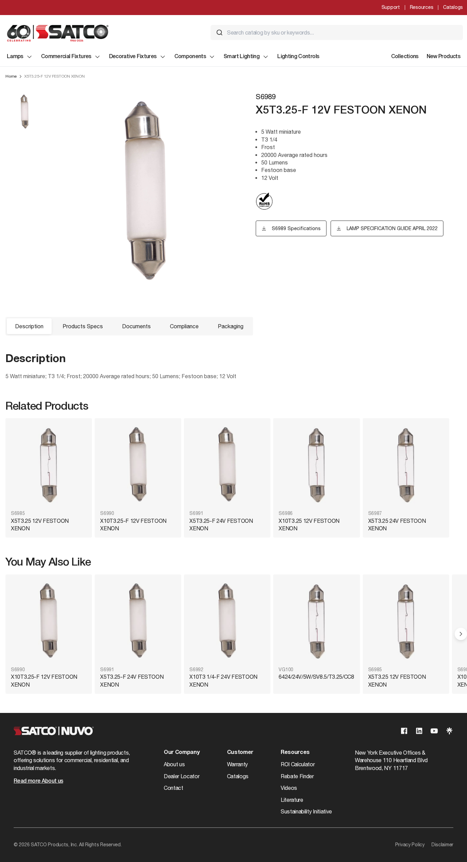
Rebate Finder (297, 776)
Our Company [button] (181, 752)
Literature (292, 800)
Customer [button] (240, 752)
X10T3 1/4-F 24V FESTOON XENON (223, 680)
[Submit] (219, 32)
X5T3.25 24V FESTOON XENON (397, 524)
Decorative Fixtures (133, 56)
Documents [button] (136, 326)
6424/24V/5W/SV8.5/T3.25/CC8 (316, 677)
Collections (404, 56)
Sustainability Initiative (306, 811)
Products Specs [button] (83, 326)
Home (11, 76)
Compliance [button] (184, 326)
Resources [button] (295, 752)
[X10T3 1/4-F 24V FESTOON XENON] (227, 621)
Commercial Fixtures (66, 56)
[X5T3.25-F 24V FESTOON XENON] (227, 465)
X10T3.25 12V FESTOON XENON (309, 524)
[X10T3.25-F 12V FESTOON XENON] (138, 465)
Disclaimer (442, 844)
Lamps (15, 56)
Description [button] (29, 326)
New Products (443, 56)
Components (190, 56)
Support (391, 7)
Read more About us (38, 781)
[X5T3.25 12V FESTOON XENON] (48, 465)
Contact (173, 788)
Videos (289, 788)
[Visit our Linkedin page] (419, 731)
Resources (421, 7)
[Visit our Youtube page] (434, 731)
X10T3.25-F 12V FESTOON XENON (133, 524)
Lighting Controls (298, 56)
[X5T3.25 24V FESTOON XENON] (406, 465)
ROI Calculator (298, 764)
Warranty (237, 764)
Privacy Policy (410, 844)
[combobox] (337, 32)
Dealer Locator (182, 776)
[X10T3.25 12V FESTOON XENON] (316, 465)
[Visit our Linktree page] (449, 731)
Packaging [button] (230, 326)
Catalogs (453, 7)
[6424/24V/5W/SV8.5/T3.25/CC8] (316, 621)
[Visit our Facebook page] (404, 731)
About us (174, 764)
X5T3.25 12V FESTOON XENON (40, 524)
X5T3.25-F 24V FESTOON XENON (221, 524)
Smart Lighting (241, 56)
